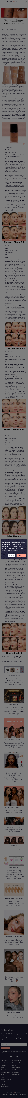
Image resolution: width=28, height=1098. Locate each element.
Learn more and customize (10, 550)
